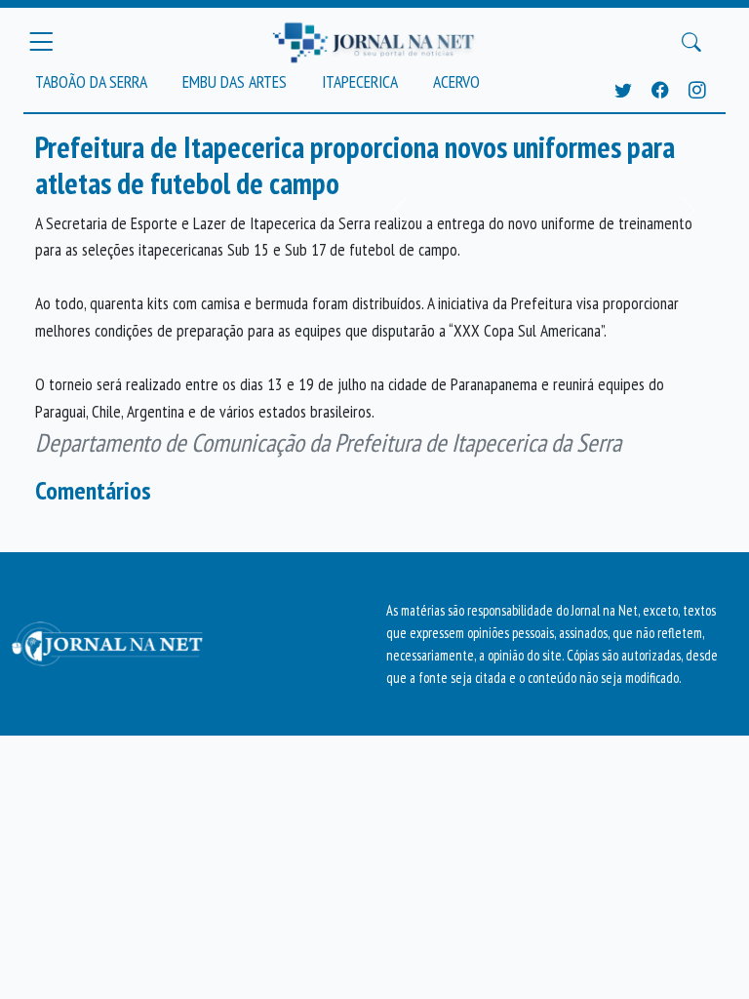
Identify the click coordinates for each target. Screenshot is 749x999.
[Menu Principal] (41, 42)
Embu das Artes (234, 81)
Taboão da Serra (91, 81)
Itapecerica (360, 81)
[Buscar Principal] (691, 42)
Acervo (456, 81)
